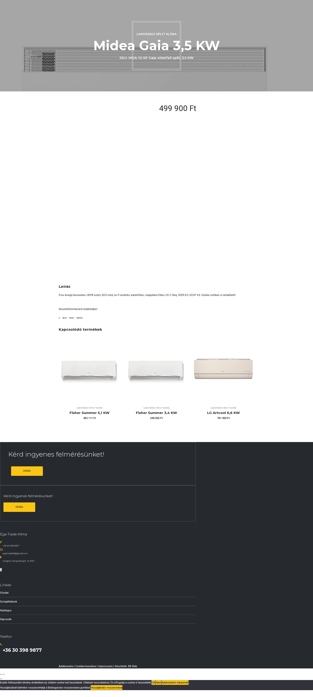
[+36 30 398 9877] (1, 542)
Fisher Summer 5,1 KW (89, 413)
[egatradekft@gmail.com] (1, 549)
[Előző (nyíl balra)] (0, 678)
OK (153, 682)
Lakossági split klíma (156, 34)
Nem (158, 682)
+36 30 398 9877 (11, 546)
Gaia (71, 318)
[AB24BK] (223, 399)
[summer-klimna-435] (89, 399)
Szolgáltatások (8, 601)
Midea (79, 318)
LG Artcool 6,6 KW (223, 413)
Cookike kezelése (85, 666)
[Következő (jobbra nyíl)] (1, 678)
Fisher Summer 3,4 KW (156, 413)
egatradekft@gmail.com (15, 553)
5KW (64, 318)
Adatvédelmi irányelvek (175, 682)
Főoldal (4, 592)
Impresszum (105, 666)
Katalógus (5, 610)
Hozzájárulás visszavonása (106, 687)
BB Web (132, 666)
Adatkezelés (66, 666)
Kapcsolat (5, 619)
